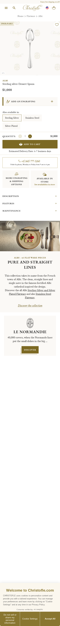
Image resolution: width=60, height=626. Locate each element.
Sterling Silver (12, 118)
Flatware (31, 16)
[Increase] (30, 136)
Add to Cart (32, 144)
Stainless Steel (32, 118)
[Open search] (14, 8)
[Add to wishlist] (57, 24)
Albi (40, 16)
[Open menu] (6, 8)
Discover (30, 349)
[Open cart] (54, 8)
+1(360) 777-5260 (31, 161)
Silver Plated (11, 126)
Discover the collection (30, 305)
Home (21, 16)
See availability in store (44, 184)
